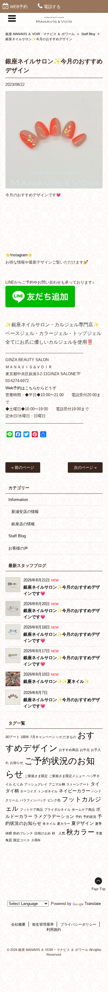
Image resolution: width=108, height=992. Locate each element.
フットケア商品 (31, 809)
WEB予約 (19, 6)
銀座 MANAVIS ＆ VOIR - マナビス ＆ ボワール (40, 34)
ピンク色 (54, 800)
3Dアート (12, 737)
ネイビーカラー (74, 790)
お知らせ (16, 762)
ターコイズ (28, 791)
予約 (78, 817)
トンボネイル (48, 791)
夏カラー (63, 823)
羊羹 (99, 833)
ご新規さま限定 (36, 776)
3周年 (25, 737)
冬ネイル (49, 823)
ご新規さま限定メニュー (67, 776)
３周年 (36, 840)
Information (18, 499)
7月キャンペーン (42, 737)
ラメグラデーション (54, 816)
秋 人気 (58, 833)
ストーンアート (77, 784)
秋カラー (80, 832)
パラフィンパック (33, 800)
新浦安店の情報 (25, 511)
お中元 (85, 750)
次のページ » (85, 467)
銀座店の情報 (23, 524)
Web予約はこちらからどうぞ (30, 388)
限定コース (21, 840)
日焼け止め (42, 833)
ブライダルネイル (57, 809)
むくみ (18, 784)
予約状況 (89, 817)
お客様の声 (18, 548)
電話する (52, 6)
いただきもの (66, 737)
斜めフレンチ (23, 833)
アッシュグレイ (35, 784)
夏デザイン (82, 823)
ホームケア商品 (83, 809)
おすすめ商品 (69, 750)
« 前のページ (22, 467)
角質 (8, 840)
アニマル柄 (57, 784)
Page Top (98, 888)
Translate (93, 903)
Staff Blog (88, 34)
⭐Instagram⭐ (18, 255)
